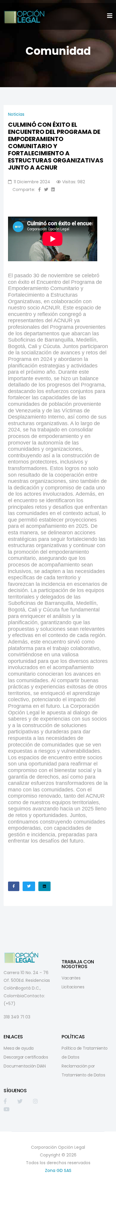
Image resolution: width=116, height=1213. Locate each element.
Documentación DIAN (25, 1066)
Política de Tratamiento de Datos (85, 1052)
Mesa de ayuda (19, 1048)
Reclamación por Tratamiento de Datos (83, 1070)
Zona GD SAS (58, 1170)
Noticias (16, 114)
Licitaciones (73, 987)
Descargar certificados (26, 1057)
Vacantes (71, 978)
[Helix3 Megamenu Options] (109, 16)
